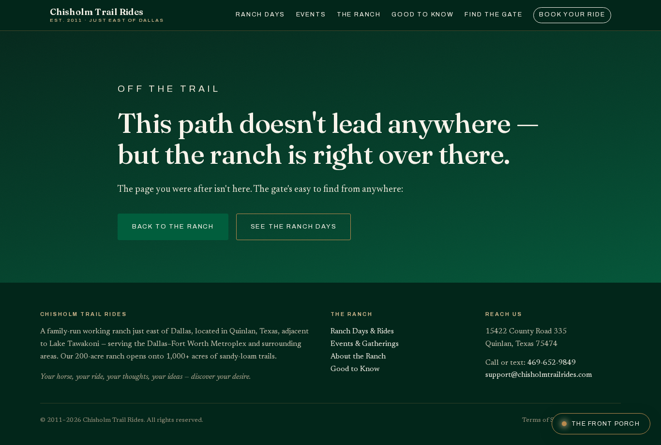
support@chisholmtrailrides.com (538, 375)
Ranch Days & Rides (362, 331)
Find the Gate (493, 14)
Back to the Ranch (173, 226)
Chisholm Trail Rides (107, 15)
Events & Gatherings (364, 344)
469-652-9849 (551, 363)
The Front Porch (605, 423)
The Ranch (359, 14)
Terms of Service (547, 420)
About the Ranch (358, 356)
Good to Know (422, 14)
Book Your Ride (572, 14)
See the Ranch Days (294, 226)
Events (311, 14)
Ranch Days (260, 14)
